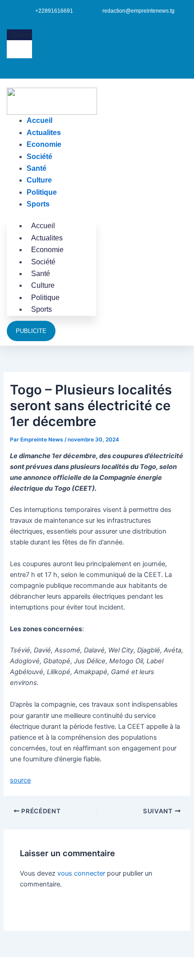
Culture (39, 180)
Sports (38, 204)
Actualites (44, 132)
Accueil (39, 120)
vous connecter (81, 873)
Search (21, 34)
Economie (44, 144)
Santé (36, 168)
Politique (42, 192)
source (20, 780)
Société (39, 156)
